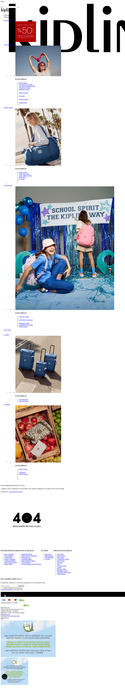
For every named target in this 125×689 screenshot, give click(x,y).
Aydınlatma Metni (26, 559)
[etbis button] (7, 596)
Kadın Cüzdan (23, 469)
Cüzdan (59, 567)
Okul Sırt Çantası (24, 316)
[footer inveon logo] (5, 617)
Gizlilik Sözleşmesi (9, 561)
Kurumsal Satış (25, 557)
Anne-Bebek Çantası (63, 559)
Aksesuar (7, 404)
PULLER (22, 96)
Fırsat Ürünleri (4, 676)
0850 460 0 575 (5, 614)
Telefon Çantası (23, 99)
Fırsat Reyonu (8, 20)
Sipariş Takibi (8, 564)
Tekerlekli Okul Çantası (26, 325)
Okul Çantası (8, 185)
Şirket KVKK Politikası (28, 561)
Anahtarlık (22, 472)
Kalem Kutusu (23, 326)
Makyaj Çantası (23, 93)
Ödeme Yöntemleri (9, 559)
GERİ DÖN (4, 492)
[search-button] (18, 7)
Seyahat (6, 335)
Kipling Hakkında (26, 554)
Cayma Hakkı (8, 557)
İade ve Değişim (9, 554)
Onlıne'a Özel (23, 102)
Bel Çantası (22, 177)
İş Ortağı (47, 559)
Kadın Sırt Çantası (24, 174)
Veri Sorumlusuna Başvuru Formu (31, 564)
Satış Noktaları (49, 557)
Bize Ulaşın (48, 554)
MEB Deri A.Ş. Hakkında (29, 556)
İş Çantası (22, 179)
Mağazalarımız (49, 556)
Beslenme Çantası (24, 89)
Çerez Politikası (25, 562)
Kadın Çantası (8, 107)
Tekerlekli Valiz (23, 399)
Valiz (58, 564)
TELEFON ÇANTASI (25, 320)
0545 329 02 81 (15, 616)
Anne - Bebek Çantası (25, 175)
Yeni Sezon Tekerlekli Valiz (27, 86)
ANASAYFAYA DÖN (15, 492)
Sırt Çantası (7, 330)
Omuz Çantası (23, 83)
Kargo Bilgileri (8, 556)
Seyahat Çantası (23, 401)
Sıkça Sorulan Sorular (10, 562)
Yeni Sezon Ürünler (10, 44)
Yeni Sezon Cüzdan (24, 88)
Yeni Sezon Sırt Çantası (26, 84)
